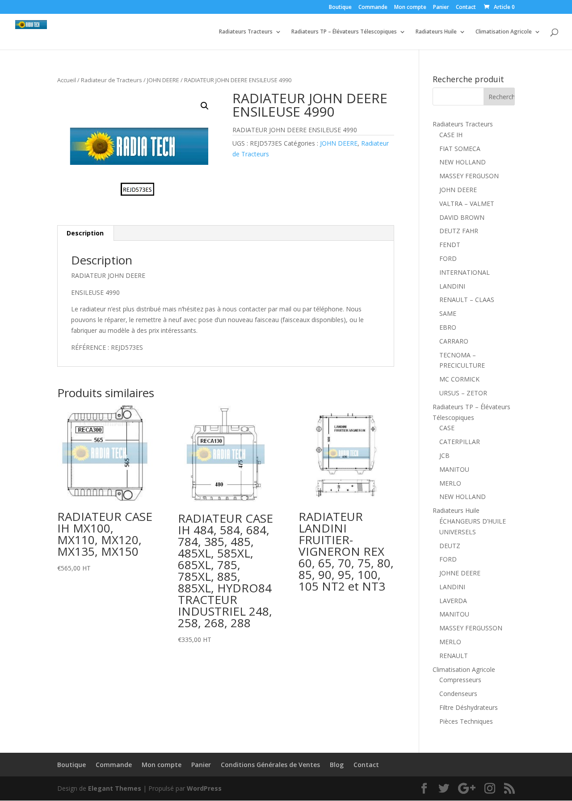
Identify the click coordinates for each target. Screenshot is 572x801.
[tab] (85, 233)
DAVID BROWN (461, 217)
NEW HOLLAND (462, 162)
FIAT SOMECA (459, 148)
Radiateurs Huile (436, 32)
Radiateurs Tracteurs (246, 32)
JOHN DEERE (163, 80)
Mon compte (410, 7)
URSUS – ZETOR (463, 393)
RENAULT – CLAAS (466, 299)
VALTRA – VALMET (466, 203)
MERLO (450, 483)
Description (85, 233)
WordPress (204, 788)
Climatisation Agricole (503, 32)
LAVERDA (453, 600)
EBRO (447, 327)
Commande (372, 7)
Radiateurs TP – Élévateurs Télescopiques (344, 32)
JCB (444, 455)
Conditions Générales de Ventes (270, 764)
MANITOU (454, 469)
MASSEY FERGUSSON (470, 628)
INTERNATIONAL (464, 272)
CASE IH (451, 134)
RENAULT (453, 655)
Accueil (66, 80)
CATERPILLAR (459, 441)
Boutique (340, 7)
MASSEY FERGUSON (469, 176)
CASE (446, 428)
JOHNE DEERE (459, 573)
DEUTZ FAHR (458, 230)
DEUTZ (449, 545)
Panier (441, 7)
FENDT (449, 244)
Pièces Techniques (466, 721)
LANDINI (452, 286)
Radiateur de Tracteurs (111, 80)
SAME (447, 313)
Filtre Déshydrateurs (468, 707)
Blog (337, 764)
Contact (466, 7)
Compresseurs (460, 679)
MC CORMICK (459, 379)
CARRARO (453, 341)
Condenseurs (458, 693)
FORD (448, 258)
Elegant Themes (114, 788)
